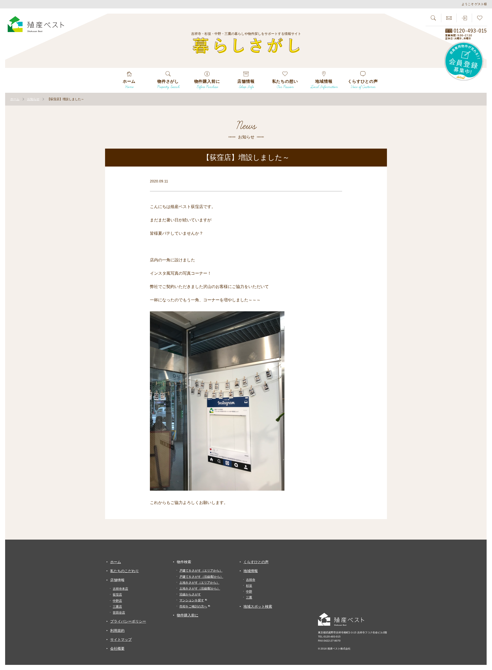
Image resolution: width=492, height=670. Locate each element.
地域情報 (250, 571)
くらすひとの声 (256, 562)
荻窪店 (117, 594)
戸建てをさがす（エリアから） (200, 570)
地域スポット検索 (257, 606)
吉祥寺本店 (120, 589)
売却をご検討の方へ (193, 606)
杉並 (249, 585)
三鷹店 (117, 607)
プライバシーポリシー (128, 621)
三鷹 (249, 597)
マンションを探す (191, 600)
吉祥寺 (250, 580)
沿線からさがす (190, 594)
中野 (249, 591)
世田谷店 (119, 612)
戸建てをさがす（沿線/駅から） (201, 577)
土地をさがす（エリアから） (199, 582)
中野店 (117, 601)
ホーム (115, 562)
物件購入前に (187, 615)
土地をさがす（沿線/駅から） (199, 588)
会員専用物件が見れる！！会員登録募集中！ (464, 61)
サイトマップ (121, 639)
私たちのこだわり (124, 571)
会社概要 (117, 648)
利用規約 (117, 630)
